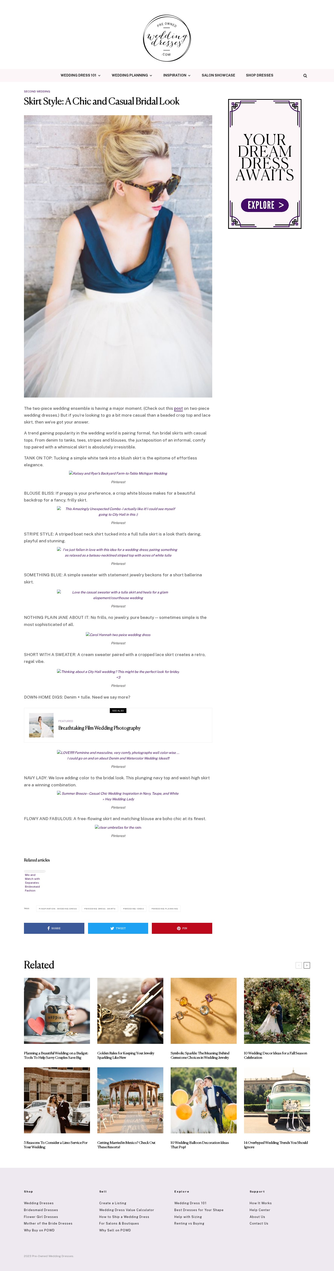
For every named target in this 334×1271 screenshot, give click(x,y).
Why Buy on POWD (39, 1230)
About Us (257, 1217)
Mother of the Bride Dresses (48, 1223)
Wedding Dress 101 (78, 75)
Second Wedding (37, 91)
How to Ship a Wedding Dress (124, 1217)
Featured (65, 721)
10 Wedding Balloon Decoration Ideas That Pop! (200, 1145)
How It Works (261, 1203)
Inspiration (174, 75)
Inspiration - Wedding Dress (58, 908)
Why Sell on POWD (115, 1230)
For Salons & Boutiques (119, 1223)
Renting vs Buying (189, 1223)
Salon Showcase (218, 75)
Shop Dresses (259, 75)
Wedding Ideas (134, 908)
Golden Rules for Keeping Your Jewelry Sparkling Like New (125, 1055)
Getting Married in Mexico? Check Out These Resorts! (126, 1145)
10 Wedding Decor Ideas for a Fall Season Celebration (275, 1055)
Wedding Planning (130, 75)
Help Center (260, 1210)
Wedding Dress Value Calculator (126, 1210)
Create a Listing (112, 1203)
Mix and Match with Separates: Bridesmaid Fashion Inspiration (32, 882)
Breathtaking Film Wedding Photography (99, 728)
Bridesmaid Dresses (41, 1210)
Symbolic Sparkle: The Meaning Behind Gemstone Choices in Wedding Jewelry (200, 1055)
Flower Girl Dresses (41, 1217)
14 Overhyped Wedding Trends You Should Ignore (276, 1145)
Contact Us (259, 1223)
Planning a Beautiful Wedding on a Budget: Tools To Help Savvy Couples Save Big (56, 1055)
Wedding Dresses (39, 1203)
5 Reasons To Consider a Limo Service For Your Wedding (56, 1145)
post (178, 408)
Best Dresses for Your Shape (199, 1210)
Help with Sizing (188, 1217)
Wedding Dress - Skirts (100, 908)
